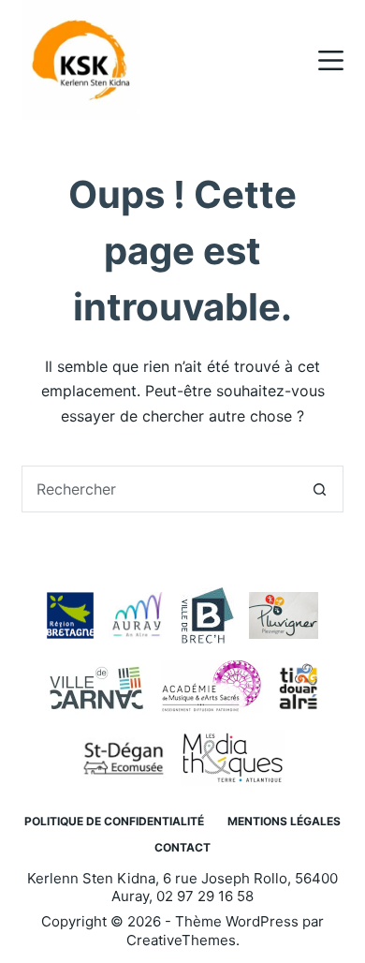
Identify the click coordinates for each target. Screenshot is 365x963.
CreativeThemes (181, 940)
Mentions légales (284, 821)
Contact (182, 847)
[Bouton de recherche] (320, 489)
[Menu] (330, 60)
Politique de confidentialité (114, 821)
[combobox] (159, 489)
